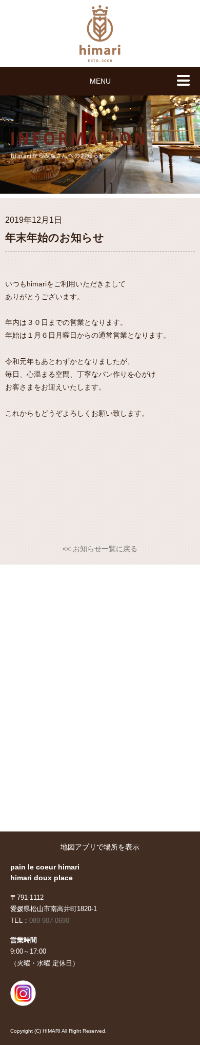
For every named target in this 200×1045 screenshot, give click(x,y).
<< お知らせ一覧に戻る (100, 549)
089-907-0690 (49, 920)
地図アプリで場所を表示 (100, 847)
